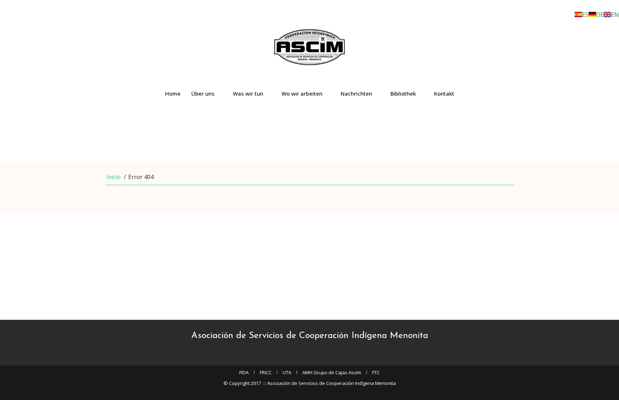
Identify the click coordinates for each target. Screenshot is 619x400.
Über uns (203, 93)
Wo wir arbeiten (302, 93)
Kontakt (444, 93)
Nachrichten (356, 93)
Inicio (113, 177)
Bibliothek (403, 93)
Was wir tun (248, 93)
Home (173, 93)
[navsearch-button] (2, 126)
